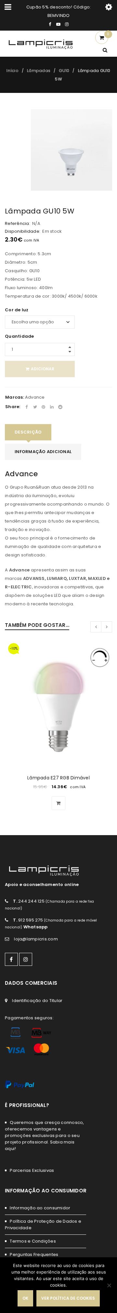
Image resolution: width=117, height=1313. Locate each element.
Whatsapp (35, 927)
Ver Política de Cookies (68, 1298)
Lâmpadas (38, 70)
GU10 (64, 70)
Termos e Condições (33, 1241)
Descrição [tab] (28, 432)
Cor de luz (17, 310)
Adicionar (42, 369)
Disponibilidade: (22, 231)
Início (12, 70)
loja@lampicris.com (36, 939)
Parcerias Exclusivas (32, 1170)
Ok (25, 1298)
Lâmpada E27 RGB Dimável (58, 778)
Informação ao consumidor (40, 1208)
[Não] (109, 1285)
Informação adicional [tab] (43, 452)
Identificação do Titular (37, 1000)
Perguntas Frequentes (34, 1254)
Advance (35, 397)
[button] (58, 803)
